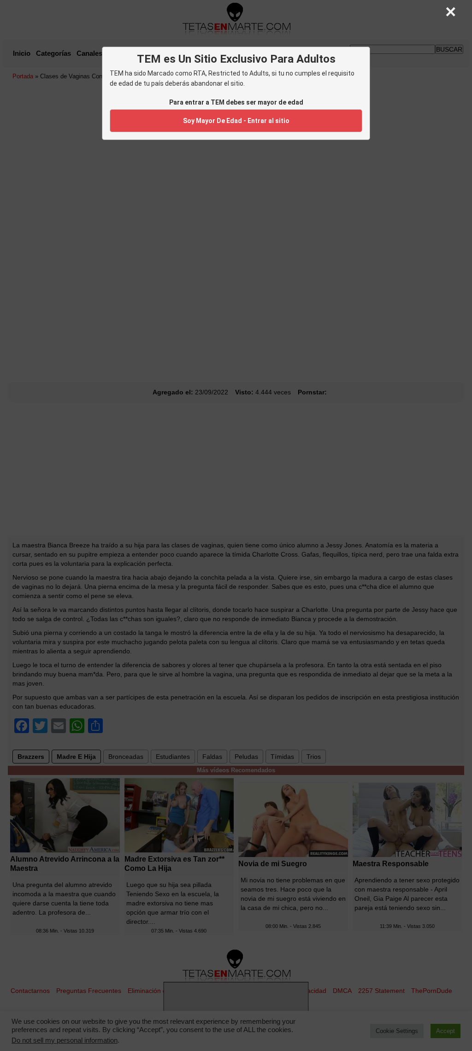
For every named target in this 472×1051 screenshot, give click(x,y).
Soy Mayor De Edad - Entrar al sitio (236, 120)
